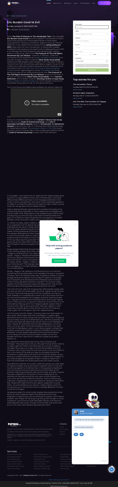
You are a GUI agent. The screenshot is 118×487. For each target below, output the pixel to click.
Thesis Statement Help (14, 454)
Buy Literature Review (14, 457)
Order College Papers (67, 466)
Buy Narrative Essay (13, 459)
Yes (76, 434)
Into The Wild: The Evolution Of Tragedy (89, 102)
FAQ (93, 3)
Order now (92, 70)
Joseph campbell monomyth (46, 58)
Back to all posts (18, 16)
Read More (77, 90)
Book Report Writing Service (43, 457)
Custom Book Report (14, 464)
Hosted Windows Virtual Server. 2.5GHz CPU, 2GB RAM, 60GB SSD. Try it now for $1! (59, 483)
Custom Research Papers (68, 459)
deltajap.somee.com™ (30, 475)
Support (62, 434)
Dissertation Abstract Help (15, 466)
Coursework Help (39, 459)
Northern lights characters (83, 93)
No (82, 434)
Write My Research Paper (42, 466)
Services (62, 432)
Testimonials (85, 3)
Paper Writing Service (41, 454)
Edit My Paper (64, 468)
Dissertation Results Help (42, 468)
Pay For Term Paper (13, 468)
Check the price (59, 260)
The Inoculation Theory (82, 84)
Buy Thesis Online (66, 464)
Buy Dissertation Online (14, 461)
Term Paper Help (65, 461)
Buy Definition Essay (66, 454)
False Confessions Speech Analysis (21, 81)
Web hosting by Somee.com (59, 480)
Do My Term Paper (40, 464)
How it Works (64, 429)
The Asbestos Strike (48, 70)
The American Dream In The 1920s (42, 128)
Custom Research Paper (42, 461)
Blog (76, 3)
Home (49, 3)
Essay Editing (64, 457)
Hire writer (104, 3)
